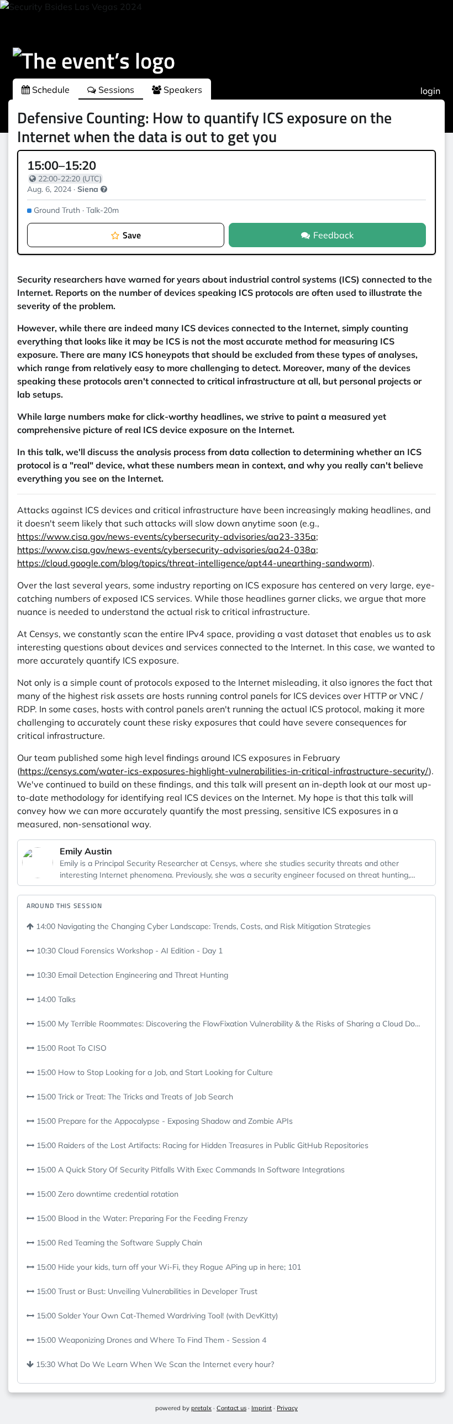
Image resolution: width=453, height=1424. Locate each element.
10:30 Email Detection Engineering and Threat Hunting (131, 975)
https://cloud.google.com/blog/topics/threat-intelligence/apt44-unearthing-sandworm (193, 562)
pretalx (201, 1408)
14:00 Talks (55, 999)
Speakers (181, 89)
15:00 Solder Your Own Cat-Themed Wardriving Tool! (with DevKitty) (156, 1316)
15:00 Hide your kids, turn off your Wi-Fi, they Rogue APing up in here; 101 (167, 1267)
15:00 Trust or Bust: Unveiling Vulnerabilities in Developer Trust (145, 1291)
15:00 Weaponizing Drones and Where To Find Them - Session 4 (150, 1340)
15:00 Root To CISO (70, 1048)
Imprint (261, 1408)
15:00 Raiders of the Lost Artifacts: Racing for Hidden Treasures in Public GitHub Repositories (201, 1145)
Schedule (50, 89)
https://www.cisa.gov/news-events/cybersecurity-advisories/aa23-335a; (167, 536)
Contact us (231, 1408)
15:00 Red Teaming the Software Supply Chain (118, 1243)
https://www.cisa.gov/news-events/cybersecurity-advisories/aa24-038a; (167, 549)
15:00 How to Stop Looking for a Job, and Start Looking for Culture (153, 1072)
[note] (104, 189)
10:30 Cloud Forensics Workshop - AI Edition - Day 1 (128, 951)
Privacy (287, 1408)
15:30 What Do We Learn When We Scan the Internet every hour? (154, 1364)
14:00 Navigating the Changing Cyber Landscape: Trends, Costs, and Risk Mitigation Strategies (202, 926)
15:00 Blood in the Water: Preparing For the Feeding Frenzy (140, 1218)
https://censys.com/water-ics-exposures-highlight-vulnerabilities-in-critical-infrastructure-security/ (224, 770)
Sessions (115, 89)
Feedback (333, 235)
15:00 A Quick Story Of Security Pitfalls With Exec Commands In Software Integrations (189, 1170)
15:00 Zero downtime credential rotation (106, 1194)
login (430, 90)
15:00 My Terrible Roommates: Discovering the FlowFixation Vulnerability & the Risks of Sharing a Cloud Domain (230, 1024)
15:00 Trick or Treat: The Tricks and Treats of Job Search (133, 1097)
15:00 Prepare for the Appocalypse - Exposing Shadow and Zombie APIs (163, 1121)
